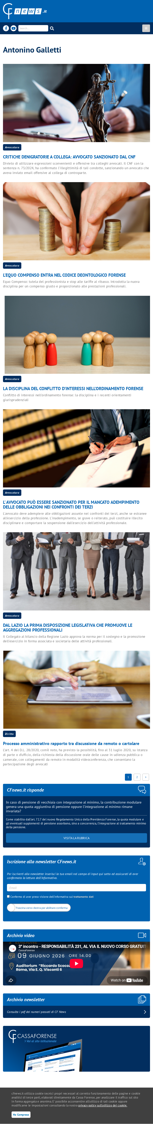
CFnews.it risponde (25, 790)
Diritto (9, 734)
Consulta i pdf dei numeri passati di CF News (36, 1012)
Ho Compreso (21, 1114)
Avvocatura (12, 147)
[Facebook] (6, 28)
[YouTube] (14, 28)
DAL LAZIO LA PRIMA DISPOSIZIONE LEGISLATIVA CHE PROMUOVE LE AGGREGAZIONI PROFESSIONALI (67, 627)
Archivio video (20, 935)
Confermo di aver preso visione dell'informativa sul (52, 896)
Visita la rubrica (76, 838)
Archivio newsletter (26, 999)
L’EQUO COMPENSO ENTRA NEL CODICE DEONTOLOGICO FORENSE (64, 275)
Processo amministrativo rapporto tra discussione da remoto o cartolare (71, 743)
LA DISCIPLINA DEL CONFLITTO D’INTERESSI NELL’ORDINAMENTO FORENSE (73, 388)
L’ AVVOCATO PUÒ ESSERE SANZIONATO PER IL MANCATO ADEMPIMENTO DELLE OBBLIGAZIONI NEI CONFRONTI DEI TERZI (71, 504)
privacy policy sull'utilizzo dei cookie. (102, 1105)
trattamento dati (84, 896)
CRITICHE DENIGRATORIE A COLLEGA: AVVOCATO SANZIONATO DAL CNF (69, 157)
